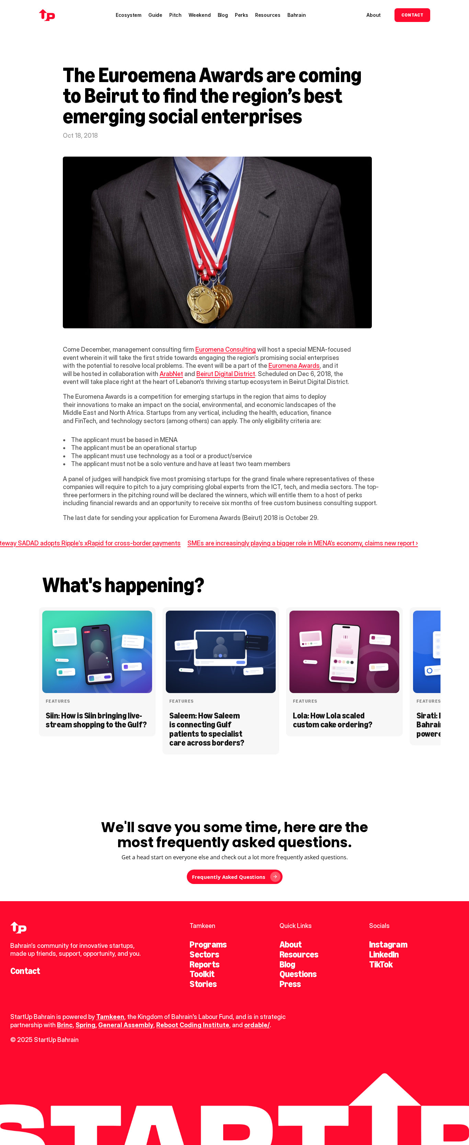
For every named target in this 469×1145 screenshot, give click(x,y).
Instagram (388, 944)
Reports (204, 964)
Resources (299, 954)
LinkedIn (384, 954)
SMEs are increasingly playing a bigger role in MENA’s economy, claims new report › (302, 543)
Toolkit (202, 973)
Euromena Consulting (225, 349)
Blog (287, 964)
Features (58, 701)
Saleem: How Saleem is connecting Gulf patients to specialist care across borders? (206, 729)
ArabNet (171, 373)
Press (290, 983)
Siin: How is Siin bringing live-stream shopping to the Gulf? (96, 720)
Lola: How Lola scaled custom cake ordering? (332, 720)
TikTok (380, 964)
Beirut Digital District (225, 373)
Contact (25, 970)
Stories (203, 983)
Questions (298, 973)
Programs (208, 944)
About (290, 944)
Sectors (204, 954)
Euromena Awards (294, 365)
